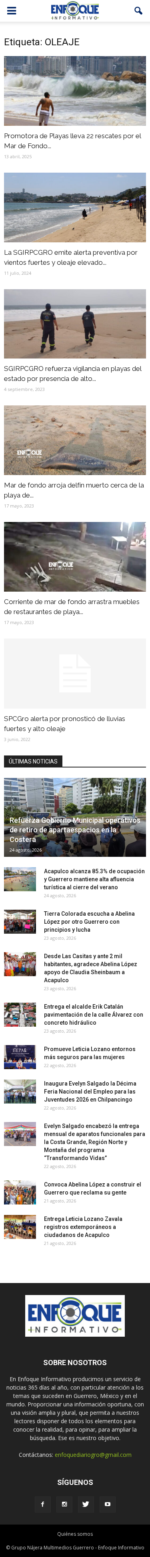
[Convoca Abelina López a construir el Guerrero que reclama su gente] (20, 1192)
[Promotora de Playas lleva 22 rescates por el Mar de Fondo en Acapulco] (75, 91)
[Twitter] (86, 1505)
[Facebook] (43, 1505)
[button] (139, 11)
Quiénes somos (75, 1534)
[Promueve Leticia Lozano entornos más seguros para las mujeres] (20, 1057)
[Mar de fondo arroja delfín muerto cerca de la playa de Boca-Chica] (75, 440)
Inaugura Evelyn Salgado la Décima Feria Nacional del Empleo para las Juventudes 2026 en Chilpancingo (90, 1091)
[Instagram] (64, 1505)
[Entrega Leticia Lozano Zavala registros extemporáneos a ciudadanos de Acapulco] (20, 1227)
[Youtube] (108, 1505)
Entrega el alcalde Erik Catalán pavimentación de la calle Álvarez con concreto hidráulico (93, 1014)
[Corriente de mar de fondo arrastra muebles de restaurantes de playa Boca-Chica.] (75, 557)
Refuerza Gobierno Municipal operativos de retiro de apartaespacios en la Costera (75, 830)
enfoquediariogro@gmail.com (93, 1454)
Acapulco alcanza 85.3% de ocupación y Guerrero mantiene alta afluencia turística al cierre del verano (94, 879)
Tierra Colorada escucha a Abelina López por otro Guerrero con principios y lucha (89, 921)
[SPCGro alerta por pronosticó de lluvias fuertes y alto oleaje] (75, 674)
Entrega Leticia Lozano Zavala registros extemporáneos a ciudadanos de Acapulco (83, 1227)
